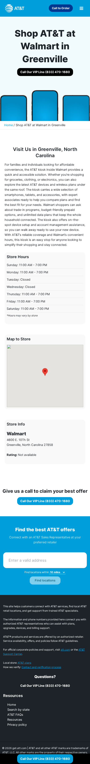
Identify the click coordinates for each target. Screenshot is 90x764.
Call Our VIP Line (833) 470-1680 (45, 759)
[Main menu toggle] (81, 8)
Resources (14, 720)
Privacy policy (17, 725)
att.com (65, 649)
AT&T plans (24, 662)
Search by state (18, 710)
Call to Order (61, 8)
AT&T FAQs (15, 715)
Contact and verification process (41, 667)
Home (11, 705)
